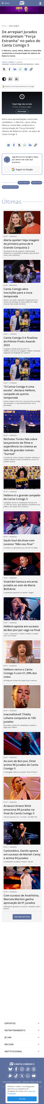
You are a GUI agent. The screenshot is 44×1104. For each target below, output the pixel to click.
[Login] (40, 3)
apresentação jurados (10, 187)
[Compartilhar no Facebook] (9, 69)
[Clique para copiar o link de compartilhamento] (31, 69)
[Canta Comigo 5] (22, 10)
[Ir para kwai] (27, 1069)
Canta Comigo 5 (14, 26)
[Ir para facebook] (16, 1069)
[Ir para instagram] (22, 1069)
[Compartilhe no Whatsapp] (20, 69)
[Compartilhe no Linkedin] (14, 69)
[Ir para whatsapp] (27, 1075)
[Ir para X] (22, 1075)
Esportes (10, 1023)
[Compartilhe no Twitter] (4, 69)
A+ (10, 79)
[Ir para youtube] (33, 1075)
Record (4, 26)
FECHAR (22, 1099)
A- (16, 79)
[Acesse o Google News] (25, 69)
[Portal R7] (22, 3)
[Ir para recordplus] (10, 1075)
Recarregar (22, 111)
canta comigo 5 (23, 182)
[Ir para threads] (33, 1069)
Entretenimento (15, 1030)
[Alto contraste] (4, 79)
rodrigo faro (36, 182)
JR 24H (8, 1037)
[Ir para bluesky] (10, 1069)
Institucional (13, 1051)
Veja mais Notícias (22, 917)
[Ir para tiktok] (16, 1075)
